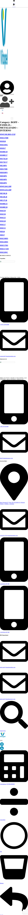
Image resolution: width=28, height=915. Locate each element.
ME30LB (3, 193)
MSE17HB (4, 138)
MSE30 (3, 214)
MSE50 (3, 211)
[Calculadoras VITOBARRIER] (14, 781)
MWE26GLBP (5, 186)
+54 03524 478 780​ (4, 584)
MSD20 (3, 141)
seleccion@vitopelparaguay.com (7, 699)
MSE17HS (4, 245)
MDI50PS (4, 172)
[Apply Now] (14, 728)
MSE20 (3, 221)
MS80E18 (3, 152)
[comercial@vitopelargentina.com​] (14, 353)
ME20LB (3, 197)
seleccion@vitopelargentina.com (7, 667)
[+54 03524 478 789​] (14, 629)
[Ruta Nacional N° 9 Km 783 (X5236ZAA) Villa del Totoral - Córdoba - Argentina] (14, 500)
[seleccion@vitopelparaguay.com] (14, 696)
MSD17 (3, 148)
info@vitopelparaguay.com (6, 458)
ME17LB (3, 200)
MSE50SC (4, 145)
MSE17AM (4, 249)
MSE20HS (4, 242)
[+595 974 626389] (14, 424)
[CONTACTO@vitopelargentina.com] (14, 533)
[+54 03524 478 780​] (14, 581)
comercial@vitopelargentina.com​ (8, 356)
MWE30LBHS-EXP (7, 134)
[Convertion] (14, 817)
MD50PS (3, 176)
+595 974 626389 (4, 426)
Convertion (2, 819)
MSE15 (3, 228)
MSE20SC (4, 252)
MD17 (2, 235)
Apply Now (3, 730)
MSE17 (3, 225)
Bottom (2, 883)
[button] (12, 118)
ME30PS (3, 166)
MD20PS (3, 183)
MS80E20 (3, 207)
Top (1, 851)
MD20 (2, 231)
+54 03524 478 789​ (4, 632)
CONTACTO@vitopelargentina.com (9, 535)
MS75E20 (3, 159)
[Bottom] (14, 880)
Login (14, 3)
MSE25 (3, 218)
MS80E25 (3, 204)
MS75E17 (3, 162)
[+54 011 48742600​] (14, 322)
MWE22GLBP (5, 190)
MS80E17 (3, 155)
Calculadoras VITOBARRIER (7, 784)
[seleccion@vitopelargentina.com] (14, 664)
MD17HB (3, 169)
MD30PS (3, 179)
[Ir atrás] (14, 912)
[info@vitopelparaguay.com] (14, 455)
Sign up (14, 6)
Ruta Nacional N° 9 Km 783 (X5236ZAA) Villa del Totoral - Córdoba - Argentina (12, 503)
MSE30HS (4, 238)
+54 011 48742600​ (4, 324)
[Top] (14, 849)
